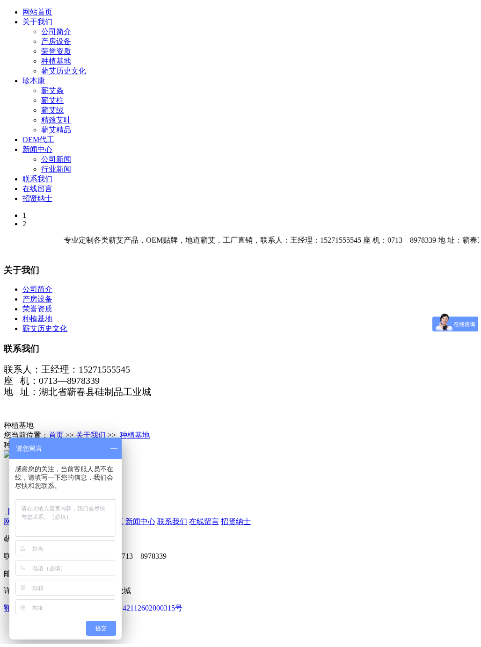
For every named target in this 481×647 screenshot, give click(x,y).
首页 (56, 435)
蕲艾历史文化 (63, 71)
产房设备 (56, 41)
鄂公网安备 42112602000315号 (132, 608)
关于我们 (37, 22)
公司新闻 (56, 159)
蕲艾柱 (52, 100)
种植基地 (56, 61)
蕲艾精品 (56, 130)
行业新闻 (56, 169)
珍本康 (33, 81)
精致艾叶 (56, 120)
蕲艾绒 (52, 110)
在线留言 (37, 189)
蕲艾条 (52, 90)
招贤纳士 (37, 198)
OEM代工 (38, 140)
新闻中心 (37, 149)
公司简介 (56, 32)
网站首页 (37, 12)
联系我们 (37, 179)
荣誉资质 (56, 51)
